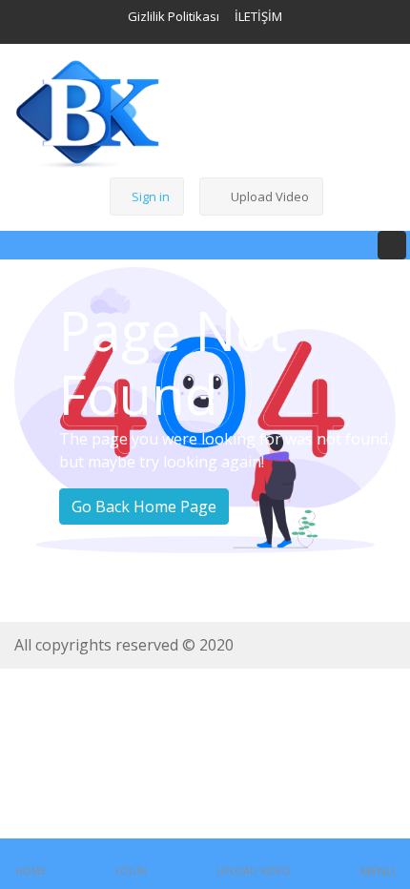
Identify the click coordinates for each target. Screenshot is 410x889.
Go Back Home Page (144, 506)
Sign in (151, 196)
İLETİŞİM (258, 16)
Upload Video (270, 196)
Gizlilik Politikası (173, 16)
